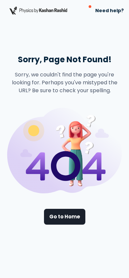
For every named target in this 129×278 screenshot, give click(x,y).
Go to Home (64, 216)
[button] (86, 10)
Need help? (109, 10)
